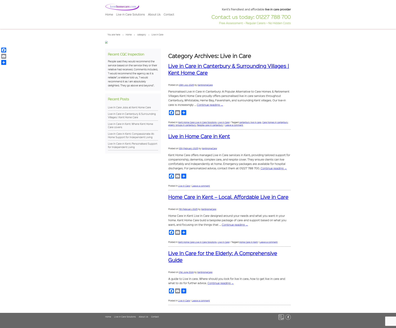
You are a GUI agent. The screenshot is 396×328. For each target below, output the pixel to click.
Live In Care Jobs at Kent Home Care (129, 107)
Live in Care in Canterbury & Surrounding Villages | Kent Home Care (132, 115)
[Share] (4, 62)
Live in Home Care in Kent (199, 136)
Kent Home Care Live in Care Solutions (197, 122)
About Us (154, 14)
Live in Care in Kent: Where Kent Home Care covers (130, 125)
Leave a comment (234, 125)
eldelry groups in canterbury (182, 125)
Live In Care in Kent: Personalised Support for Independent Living (132, 145)
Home (109, 14)
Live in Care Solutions (130, 14)
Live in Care (223, 122)
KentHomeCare (205, 84)
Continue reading (210, 105)
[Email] (4, 56)
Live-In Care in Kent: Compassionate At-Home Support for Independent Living (131, 135)
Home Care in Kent (248, 242)
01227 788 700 (273, 16)
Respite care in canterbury (210, 125)
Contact (169, 14)
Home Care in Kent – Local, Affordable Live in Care (228, 196)
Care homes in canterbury (275, 122)
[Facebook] (4, 50)
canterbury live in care (250, 122)
